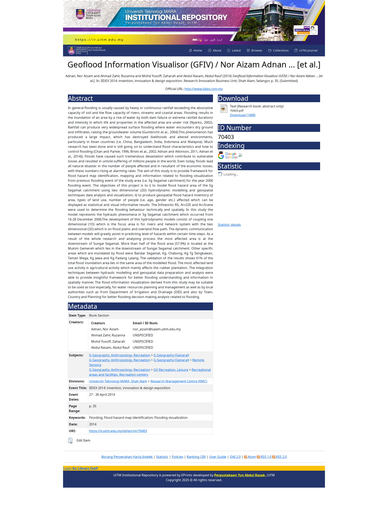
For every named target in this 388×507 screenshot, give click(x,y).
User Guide (217, 457)
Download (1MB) (242, 115)
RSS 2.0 (281, 457)
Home (197, 50)
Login (80, 468)
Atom (251, 457)
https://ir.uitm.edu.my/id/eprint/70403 (118, 431)
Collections (280, 50)
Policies (177, 457)
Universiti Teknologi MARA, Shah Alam (118, 381)
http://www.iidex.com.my (204, 89)
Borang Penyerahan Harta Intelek (127, 457)
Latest (236, 50)
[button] (70, 441)
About (216, 50)
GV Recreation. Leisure (171, 369)
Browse (256, 50)
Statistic (162, 457)
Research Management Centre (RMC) (179, 381)
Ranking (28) (196, 457)
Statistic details (229, 225)
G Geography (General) (171, 355)
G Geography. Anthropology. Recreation (119, 355)
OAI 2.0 (235, 457)
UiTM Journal (307, 50)
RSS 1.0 (265, 457)
